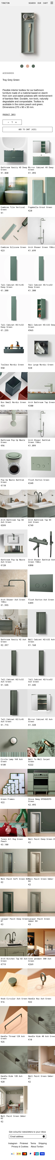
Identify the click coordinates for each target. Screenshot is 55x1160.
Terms (33, 1143)
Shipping (42, 1143)
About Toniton (37, 1146)
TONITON (5, 3)
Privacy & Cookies (20, 1146)
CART (45, 3)
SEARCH (32, 3)
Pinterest (24, 1143)
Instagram (12, 1143)
